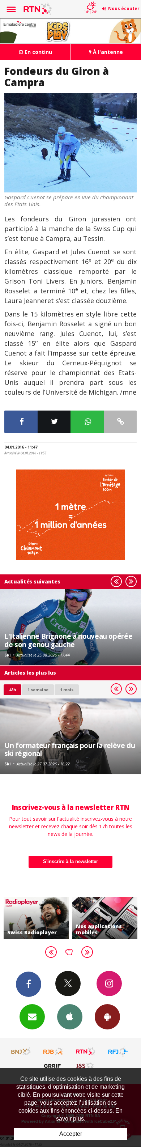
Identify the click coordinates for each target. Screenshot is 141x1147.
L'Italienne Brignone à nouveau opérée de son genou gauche (68, 640)
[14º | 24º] (90, 0)
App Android (107, 1016)
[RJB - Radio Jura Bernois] (53, 1051)
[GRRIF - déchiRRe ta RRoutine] (53, 1065)
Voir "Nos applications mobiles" (104, 918)
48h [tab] (12, 689)
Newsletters (32, 1016)
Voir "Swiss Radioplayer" (36, 918)
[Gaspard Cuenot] (70, 143)
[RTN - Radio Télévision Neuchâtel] (85, 1051)
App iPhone (69, 1016)
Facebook (28, 984)
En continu (37, 51)
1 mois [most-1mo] (66, 689)
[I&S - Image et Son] (85, 1065)
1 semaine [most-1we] (37, 689)
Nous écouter (124, 8)
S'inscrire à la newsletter (70, 861)
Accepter (70, 1134)
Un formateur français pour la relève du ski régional (69, 749)
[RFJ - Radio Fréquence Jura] (117, 1051)
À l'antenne (107, 51)
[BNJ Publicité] (21, 1051)
